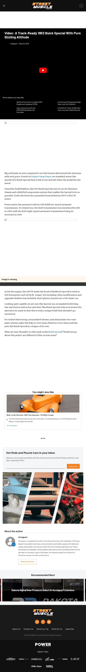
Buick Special (55, 332)
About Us (16, 629)
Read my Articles (27, 561)
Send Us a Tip (42, 629)
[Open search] (81, 6)
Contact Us (28, 629)
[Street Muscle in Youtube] (49, 622)
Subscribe (73, 466)
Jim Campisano (12, 425)
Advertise (70, 629)
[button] (43, 70)
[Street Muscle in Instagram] (37, 622)
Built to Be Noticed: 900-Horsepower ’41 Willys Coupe (30, 415)
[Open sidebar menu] (4, 5)
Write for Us (57, 629)
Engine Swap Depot (41, 176)
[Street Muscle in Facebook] (43, 622)
